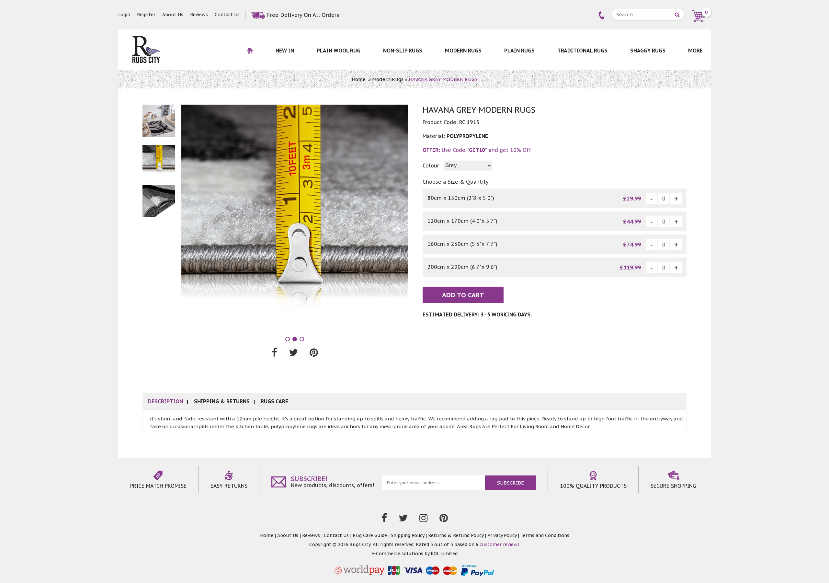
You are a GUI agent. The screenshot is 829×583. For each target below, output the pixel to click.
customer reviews (500, 544)
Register (146, 14)
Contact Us (227, 14)
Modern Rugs (463, 50)
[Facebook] (384, 519)
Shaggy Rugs (647, 50)
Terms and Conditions (544, 535)
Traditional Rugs (582, 50)
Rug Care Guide (370, 535)
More (695, 50)
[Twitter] (403, 519)
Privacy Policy (502, 535)
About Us (172, 14)
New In (285, 50)
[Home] (250, 54)
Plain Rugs (519, 50)
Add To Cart (463, 295)
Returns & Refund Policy (455, 535)
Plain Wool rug (338, 50)
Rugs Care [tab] (274, 401)
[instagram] (423, 519)
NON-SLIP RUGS (402, 50)
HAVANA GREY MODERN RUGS (443, 79)
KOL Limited (444, 553)
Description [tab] (165, 401)
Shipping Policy (407, 535)
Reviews (199, 14)
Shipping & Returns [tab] (222, 401)
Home (359, 79)
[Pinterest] (443, 519)
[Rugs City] (146, 39)
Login (124, 14)
